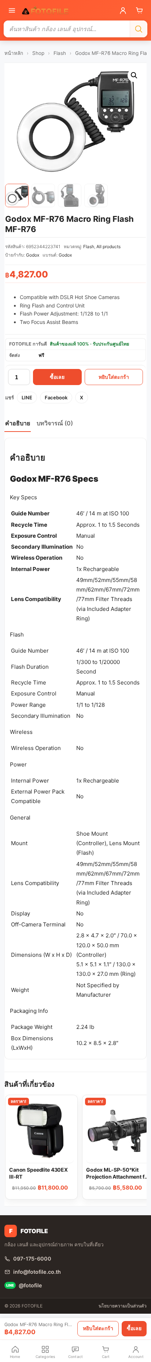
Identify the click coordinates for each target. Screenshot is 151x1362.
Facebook (56, 397)
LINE (27, 397)
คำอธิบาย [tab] (17, 423)
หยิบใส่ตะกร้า (114, 377)
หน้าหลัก (13, 53)
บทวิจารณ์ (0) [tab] (55, 423)
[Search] (138, 28)
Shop (38, 53)
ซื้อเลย (57, 377)
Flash (60, 53)
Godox (32, 255)
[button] (134, 75)
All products (108, 246)
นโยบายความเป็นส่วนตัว (123, 1306)
